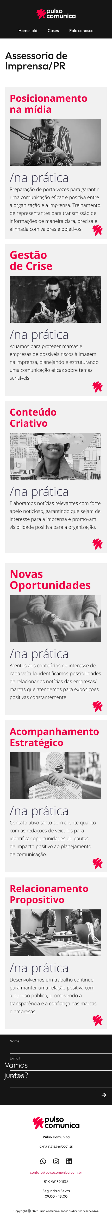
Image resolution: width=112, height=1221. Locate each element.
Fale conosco (81, 30)
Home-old (27, 30)
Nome (15, 1041)
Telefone (17, 1075)
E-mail (15, 1058)
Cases (53, 30)
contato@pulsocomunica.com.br (56, 1172)
